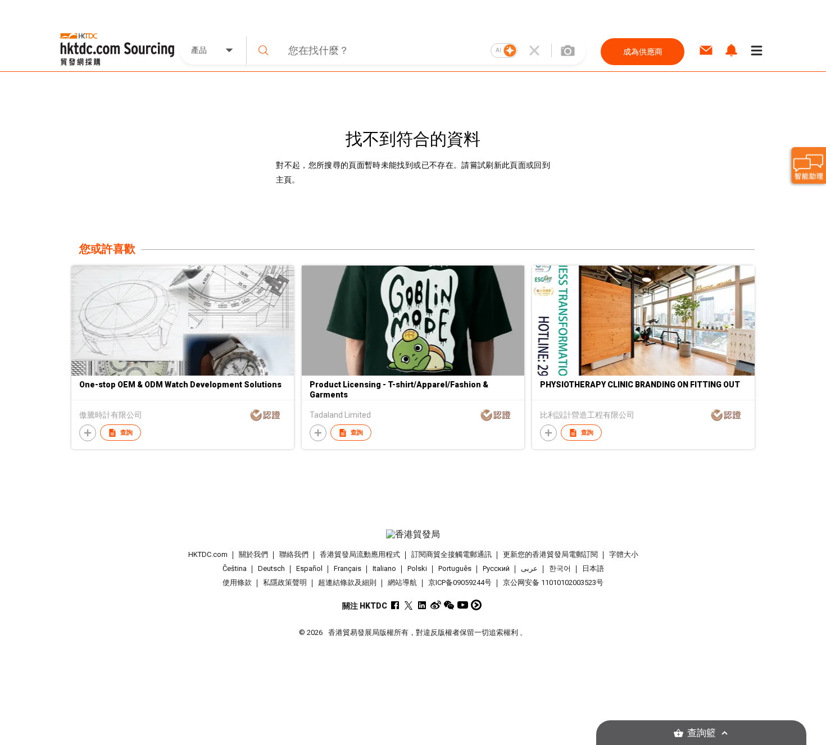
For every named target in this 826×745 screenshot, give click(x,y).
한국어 (560, 568)
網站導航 (402, 582)
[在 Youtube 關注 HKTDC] (462, 605)
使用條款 (237, 582)
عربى (529, 568)
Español (309, 568)
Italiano (384, 568)
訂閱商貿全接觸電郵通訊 (451, 554)
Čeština (235, 568)
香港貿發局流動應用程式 (360, 554)
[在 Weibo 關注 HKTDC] (435, 605)
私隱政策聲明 (285, 582)
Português (454, 568)
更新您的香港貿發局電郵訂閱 (550, 554)
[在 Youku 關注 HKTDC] (476, 605)
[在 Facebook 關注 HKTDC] (395, 605)
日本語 (593, 568)
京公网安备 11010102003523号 (553, 582)
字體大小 (623, 554)
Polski (417, 568)
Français (347, 568)
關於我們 (253, 554)
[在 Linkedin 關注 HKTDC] (422, 605)
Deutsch (271, 568)
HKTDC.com (208, 554)
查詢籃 (701, 733)
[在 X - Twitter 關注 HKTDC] (408, 605)
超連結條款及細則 (347, 582)
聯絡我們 (293, 554)
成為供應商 (642, 51)
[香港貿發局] (413, 534)
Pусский (496, 568)
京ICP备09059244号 (460, 582)
